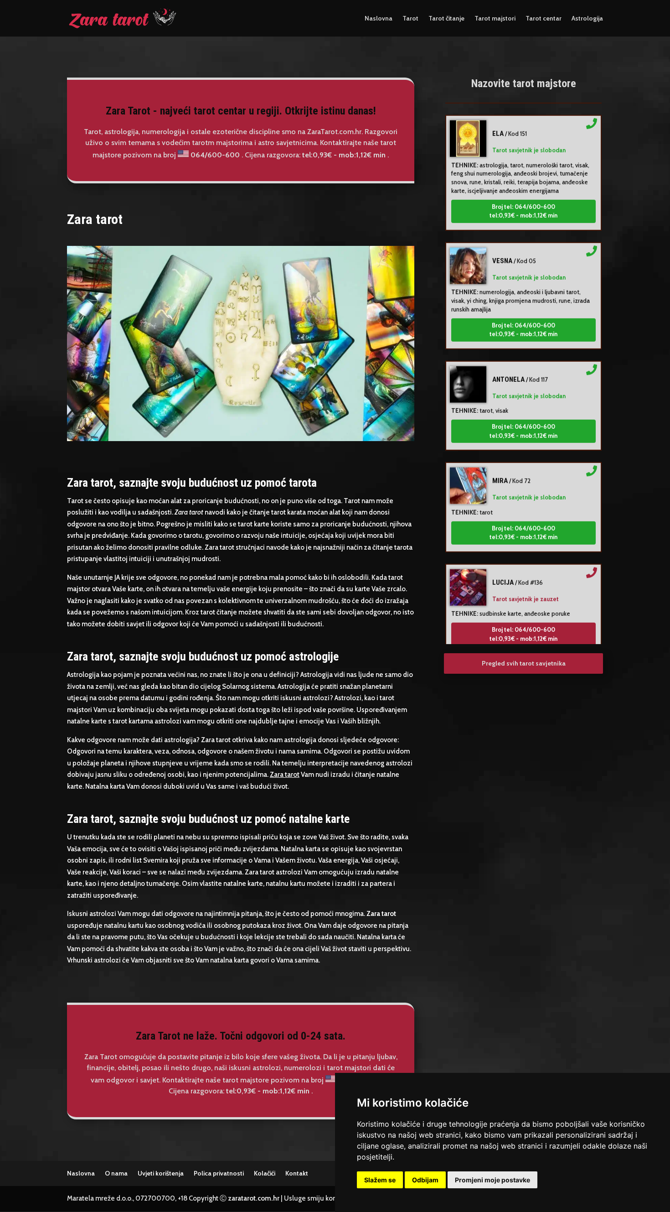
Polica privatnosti (219, 1173)
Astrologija (587, 18)
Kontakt (296, 1173)
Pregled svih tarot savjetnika (524, 663)
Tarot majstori (494, 18)
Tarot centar (544, 18)
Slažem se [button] (380, 1180)
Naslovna (378, 18)
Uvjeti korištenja (161, 1173)
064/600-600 (215, 155)
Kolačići (264, 1173)
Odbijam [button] (425, 1180)
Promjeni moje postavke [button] (492, 1180)
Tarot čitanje (446, 18)
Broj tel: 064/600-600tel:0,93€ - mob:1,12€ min (523, 197)
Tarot (410, 18)
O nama (116, 1173)
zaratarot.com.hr (253, 1198)
